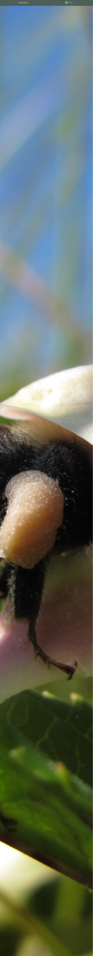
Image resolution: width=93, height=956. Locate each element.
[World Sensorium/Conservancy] (68, 2)
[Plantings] (32, 2)
